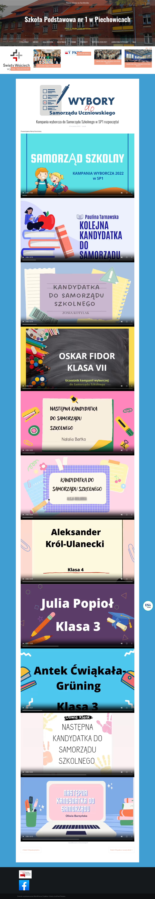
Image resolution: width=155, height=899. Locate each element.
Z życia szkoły (24, 42)
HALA (134, 42)
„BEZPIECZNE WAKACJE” (53, 54)
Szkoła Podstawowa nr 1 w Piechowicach (78, 19)
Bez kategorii (83, 839)
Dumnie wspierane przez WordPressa (29, 893)
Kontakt (35, 42)
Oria (50, 893)
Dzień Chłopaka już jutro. (31, 847)
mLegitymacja (61, 42)
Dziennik (73, 42)
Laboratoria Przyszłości (119, 42)
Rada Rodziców (48, 42)
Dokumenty (84, 42)
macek (84, 123)
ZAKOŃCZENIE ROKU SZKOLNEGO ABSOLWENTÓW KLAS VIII (138, 65)
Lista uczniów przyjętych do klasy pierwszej (18, 66)
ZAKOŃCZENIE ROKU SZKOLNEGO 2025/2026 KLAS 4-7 (108, 65)
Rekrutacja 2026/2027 (99, 42)
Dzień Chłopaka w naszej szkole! (121, 847)
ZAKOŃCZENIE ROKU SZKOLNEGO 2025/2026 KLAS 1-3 (77, 62)
